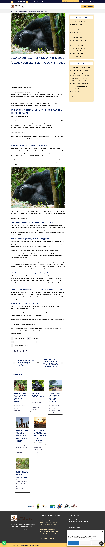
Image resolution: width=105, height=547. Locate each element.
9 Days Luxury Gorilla (77, 56)
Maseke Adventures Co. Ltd (20, 338)
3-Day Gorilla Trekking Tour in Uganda (48, 520)
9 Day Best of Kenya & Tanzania (80, 88)
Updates (47, 341)
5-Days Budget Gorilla (77, 45)
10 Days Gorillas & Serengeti (79, 91)
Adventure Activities (20, 405)
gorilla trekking (19, 87)
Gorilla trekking (18, 341)
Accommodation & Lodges (21, 445)
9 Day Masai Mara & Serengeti (80, 86)
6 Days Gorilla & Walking (78, 48)
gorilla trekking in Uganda (23, 276)
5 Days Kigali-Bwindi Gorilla (79, 40)
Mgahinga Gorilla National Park (41, 136)
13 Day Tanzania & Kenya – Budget (81, 67)
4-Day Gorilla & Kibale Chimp (79, 32)
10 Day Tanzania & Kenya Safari (80, 81)
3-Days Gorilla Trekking (78, 24)
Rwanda (34, 319)
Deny (85, 543)
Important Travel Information (29, 341)
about (57, 213)
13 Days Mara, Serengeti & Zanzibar (81, 73)
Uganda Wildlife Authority (54, 241)
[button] (102, 532)
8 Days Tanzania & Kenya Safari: (80, 83)
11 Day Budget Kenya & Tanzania (80, 75)
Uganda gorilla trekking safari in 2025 (22, 345)
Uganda (13, 87)
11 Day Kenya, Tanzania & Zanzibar (81, 70)
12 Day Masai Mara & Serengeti (80, 78)
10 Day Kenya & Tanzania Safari (80, 94)
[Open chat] (101, 543)
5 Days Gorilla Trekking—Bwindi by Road (48, 533)
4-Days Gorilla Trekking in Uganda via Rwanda (50, 526)
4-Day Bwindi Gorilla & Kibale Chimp (48, 529)
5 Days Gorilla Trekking (78, 37)
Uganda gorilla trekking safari (22, 92)
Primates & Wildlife (53, 410)
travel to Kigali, (27, 319)
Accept (73, 543)
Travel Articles (41, 341)
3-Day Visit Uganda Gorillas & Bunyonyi (48, 522)
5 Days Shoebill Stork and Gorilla (47, 538)
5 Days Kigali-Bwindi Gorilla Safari (47, 536)
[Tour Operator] (17, 6)
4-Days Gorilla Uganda (78, 29)
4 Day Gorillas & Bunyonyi (78, 27)
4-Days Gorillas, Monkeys (78, 35)
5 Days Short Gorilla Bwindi (79, 43)
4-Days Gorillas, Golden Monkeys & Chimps (49, 531)
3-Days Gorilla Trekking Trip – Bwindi (48, 524)
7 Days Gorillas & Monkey (78, 51)
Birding (33, 402)
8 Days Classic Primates (78, 53)
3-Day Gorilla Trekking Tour (79, 21)
